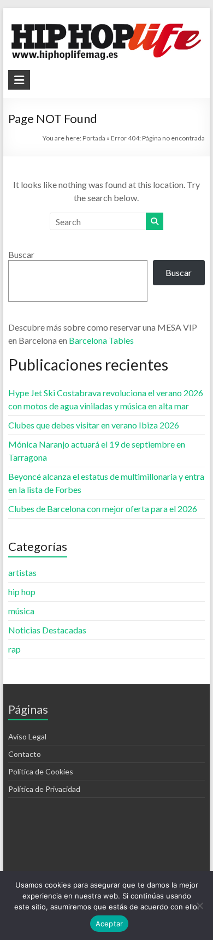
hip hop (22, 591)
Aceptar (109, 923)
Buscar (21, 254)
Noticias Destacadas (47, 630)
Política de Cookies (40, 771)
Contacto (24, 754)
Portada (93, 138)
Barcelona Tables (101, 340)
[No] (199, 905)
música (21, 611)
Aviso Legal (27, 736)
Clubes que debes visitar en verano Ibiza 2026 (93, 425)
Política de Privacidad (44, 789)
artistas (22, 572)
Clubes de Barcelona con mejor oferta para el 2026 (102, 508)
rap (14, 649)
